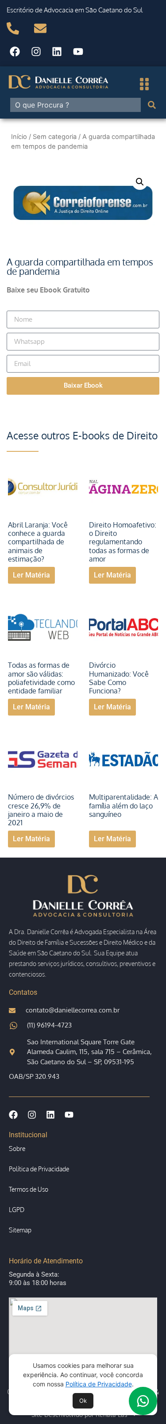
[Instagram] (36, 51)
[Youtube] (78, 51)
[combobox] (75, 105)
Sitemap (20, 1230)
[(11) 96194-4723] (17, 28)
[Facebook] (15, 51)
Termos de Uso (28, 1189)
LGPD (16, 1209)
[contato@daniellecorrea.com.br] (44, 28)
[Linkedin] (57, 51)
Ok (83, 1400)
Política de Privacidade (99, 1384)
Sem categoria (55, 137)
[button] (140, 182)
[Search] (153, 105)
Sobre (17, 1148)
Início (19, 137)
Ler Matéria (31, 575)
